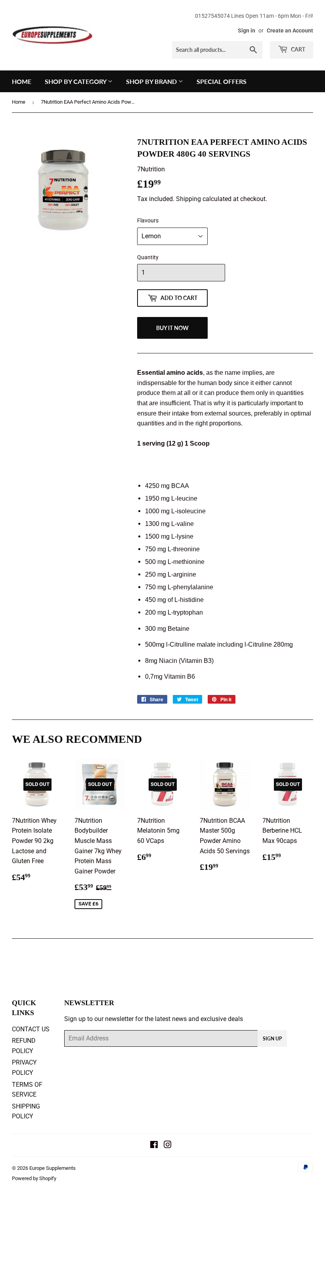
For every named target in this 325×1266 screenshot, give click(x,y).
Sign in (246, 30)
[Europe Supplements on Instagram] (168, 1145)
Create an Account (290, 30)
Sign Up (272, 1039)
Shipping (188, 199)
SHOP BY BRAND (152, 81)
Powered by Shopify (34, 1178)
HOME (21, 81)
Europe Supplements (52, 1168)
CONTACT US (31, 1029)
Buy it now (172, 328)
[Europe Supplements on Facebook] (154, 1145)
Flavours (148, 220)
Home (18, 102)
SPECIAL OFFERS (222, 81)
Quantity (148, 257)
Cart (297, 49)
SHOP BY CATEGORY (76, 81)
